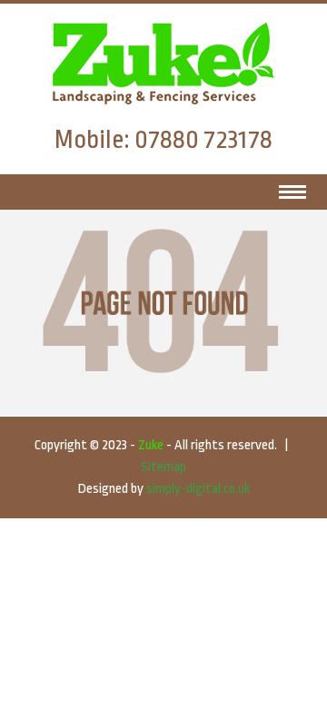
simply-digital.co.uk (198, 489)
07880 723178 (203, 139)
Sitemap (163, 467)
